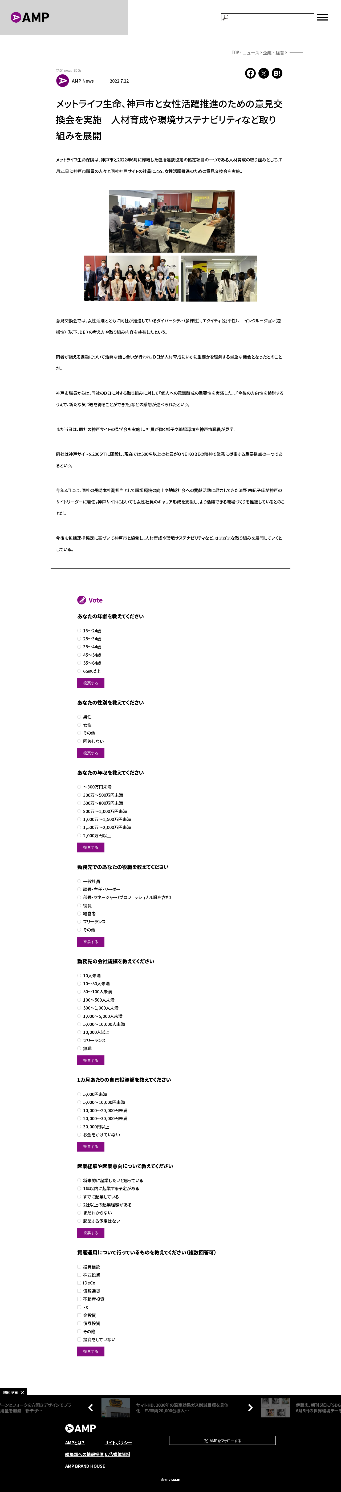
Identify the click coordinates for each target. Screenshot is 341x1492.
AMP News (83, 81)
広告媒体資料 (117, 1454)
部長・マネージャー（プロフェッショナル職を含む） (127, 897)
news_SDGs (72, 70)
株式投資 (91, 1275)
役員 (87, 905)
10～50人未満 (96, 983)
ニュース (250, 52)
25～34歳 (92, 638)
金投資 (89, 1315)
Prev (92, 1408)
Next (249, 1408)
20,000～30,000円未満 (105, 1118)
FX (85, 1307)
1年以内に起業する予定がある (111, 1188)
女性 (87, 725)
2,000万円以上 (97, 835)
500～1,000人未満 (101, 1008)
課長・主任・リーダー (101, 889)
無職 (87, 1048)
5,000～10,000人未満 (104, 1024)
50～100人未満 (97, 991)
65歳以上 (92, 671)
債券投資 (91, 1323)
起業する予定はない (101, 1221)
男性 (87, 716)
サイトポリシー (118, 1442)
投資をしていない (99, 1339)
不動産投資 (93, 1299)
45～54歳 (92, 655)
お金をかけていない (101, 1134)
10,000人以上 (96, 1032)
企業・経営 (273, 52)
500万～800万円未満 (103, 803)
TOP (235, 52)
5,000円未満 (95, 1094)
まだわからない (97, 1212)
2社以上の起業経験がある (107, 1205)
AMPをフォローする (225, 1440)
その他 (89, 733)
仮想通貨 (91, 1291)
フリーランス (94, 921)
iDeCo (89, 1283)
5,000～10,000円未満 (104, 1102)
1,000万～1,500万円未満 (107, 819)
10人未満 (92, 975)
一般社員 (91, 881)
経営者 (89, 913)
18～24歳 (92, 630)
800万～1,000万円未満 (105, 811)
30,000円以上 (96, 1126)
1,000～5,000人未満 (103, 1016)
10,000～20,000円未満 (105, 1110)
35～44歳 (92, 646)
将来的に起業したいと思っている (113, 1180)
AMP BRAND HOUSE (85, 1466)
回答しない (93, 741)
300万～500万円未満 (103, 795)
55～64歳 (92, 663)
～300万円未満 (97, 787)
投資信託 (91, 1267)
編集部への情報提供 (84, 1454)
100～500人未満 (99, 1000)
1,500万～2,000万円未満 (107, 827)
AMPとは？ (75, 1442)
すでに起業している (101, 1197)
